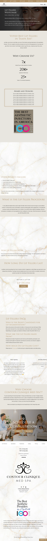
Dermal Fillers (11, 15)
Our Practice (4, 443)
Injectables (13, 443)
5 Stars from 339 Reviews (23, 453)
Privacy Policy (30, 537)
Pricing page (14, 348)
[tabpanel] (23, 326)
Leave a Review (23, 455)
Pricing (36, 443)
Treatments (21, 443)
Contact (43, 443)
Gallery (29, 443)
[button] (42, 4)
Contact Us (43, 539)
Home (6, 15)
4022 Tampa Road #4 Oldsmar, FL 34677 (23, 490)
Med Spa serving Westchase (17, 520)
